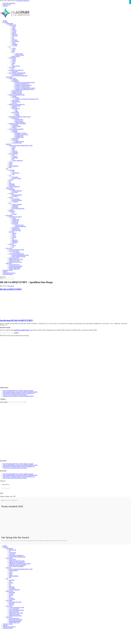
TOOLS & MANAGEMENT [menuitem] (16, 566)
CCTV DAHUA (16, 252)
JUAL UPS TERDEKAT (9, 3)
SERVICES (9, 263)
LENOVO (14, 151)
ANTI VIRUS (12, 78)
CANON (14, 30)
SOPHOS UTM (16, 229)
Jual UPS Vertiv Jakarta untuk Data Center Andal (15, 394)
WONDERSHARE (17, 142)
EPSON (14, 33)
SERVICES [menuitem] (9, 617)
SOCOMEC (12, 185)
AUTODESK (15, 97)
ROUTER (11, 232)
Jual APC (5, 6)
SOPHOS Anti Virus (17, 93)
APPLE (14, 60)
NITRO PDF (15, 138)
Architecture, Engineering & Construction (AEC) (27, 99)
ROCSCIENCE (16, 108)
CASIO (14, 31)
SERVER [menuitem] (8, 567)
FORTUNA (15, 158)
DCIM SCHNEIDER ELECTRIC (20, 255)
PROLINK (11, 184)
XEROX (11, 210)
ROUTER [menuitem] (11, 603)
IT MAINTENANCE (14, 264)
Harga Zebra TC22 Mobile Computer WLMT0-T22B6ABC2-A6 (18, 393)
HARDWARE (9, 23)
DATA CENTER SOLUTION (16, 253)
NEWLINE (15, 71)
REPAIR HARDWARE (15, 267)
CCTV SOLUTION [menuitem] (14, 609)
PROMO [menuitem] (5, 625)
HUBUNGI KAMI (7, 274)
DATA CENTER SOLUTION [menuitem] (16, 610)
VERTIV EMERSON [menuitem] (14, 589)
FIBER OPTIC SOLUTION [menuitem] (16, 613)
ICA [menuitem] (10, 585)
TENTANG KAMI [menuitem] (7, 624)
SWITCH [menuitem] (11, 604)
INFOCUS (14, 36)
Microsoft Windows (20, 122)
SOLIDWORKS (16, 101)
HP (13, 52)
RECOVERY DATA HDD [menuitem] (15, 619)
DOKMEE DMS (19, 136)
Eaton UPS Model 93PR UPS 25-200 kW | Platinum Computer (18, 390)
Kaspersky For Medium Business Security (25, 88)
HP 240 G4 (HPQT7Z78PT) (11, 289)
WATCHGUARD (16, 230)
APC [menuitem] (10, 581)
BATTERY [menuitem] (12, 580)
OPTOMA (14, 40)
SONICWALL (15, 227)
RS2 (16, 110)
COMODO (15, 79)
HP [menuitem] (10, 584)
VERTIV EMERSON (17, 160)
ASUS (13, 27)
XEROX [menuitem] (11, 598)
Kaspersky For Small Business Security (24, 89)
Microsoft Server (19, 121)
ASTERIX (14, 156)
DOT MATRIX (16, 199)
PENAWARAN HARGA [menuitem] (9, 626)
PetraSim (17, 115)
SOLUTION (9, 248)
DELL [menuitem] (10, 574)
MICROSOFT (15, 118)
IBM (10, 167)
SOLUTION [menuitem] (9, 606)
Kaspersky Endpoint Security (22, 84)
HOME (5, 20)
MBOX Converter (19, 141)
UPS (7, 168)
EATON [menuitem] (11, 582)
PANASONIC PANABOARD (19, 75)
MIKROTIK (15, 241)
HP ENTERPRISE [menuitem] (13, 576)
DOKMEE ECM (19, 137)
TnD (13, 174)
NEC (13, 38)
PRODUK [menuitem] (5, 547)
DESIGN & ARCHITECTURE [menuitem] (17, 561)
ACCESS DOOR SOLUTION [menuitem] (16, 607)
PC (10, 47)
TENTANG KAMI (7, 270)
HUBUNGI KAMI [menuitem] (7, 628)
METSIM (14, 107)
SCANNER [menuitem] (12, 599)
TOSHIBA (15, 44)
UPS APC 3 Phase (16, 178)
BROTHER (12, 189)
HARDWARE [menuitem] (9, 548)
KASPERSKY (15, 81)
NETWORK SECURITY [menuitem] (15, 602)
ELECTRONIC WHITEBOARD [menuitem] (17, 556)
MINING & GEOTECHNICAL (17, 104)
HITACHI (14, 34)
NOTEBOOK (12, 57)
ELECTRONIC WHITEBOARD (17, 73)
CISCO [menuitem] (11, 573)
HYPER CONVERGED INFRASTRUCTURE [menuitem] (21, 569)
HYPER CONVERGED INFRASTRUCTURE (21, 145)
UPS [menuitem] (7, 578)
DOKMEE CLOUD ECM (21, 134)
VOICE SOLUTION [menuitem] (14, 614)
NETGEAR (15, 222)
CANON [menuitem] (11, 593)
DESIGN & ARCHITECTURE (17, 94)
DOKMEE (14, 131)
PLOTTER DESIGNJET (18, 208)
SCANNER (12, 211)
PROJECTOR (12, 25)
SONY (14, 42)
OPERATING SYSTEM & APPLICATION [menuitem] (20, 563)
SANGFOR (15, 152)
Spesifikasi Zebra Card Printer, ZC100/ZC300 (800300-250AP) (18, 396)
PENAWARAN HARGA (9, 273)
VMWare (14, 127)
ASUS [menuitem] (10, 572)
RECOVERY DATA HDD (15, 266)
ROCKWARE (15, 112)
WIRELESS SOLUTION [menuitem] (15, 615)
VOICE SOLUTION (14, 260)
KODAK (14, 214)
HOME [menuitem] (5, 545)
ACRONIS (15, 130)
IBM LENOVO (16, 56)
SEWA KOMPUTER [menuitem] (14, 622)
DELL (13, 51)
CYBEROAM (15, 219)
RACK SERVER (13, 153)
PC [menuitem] (10, 551)
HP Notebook (10, 286)
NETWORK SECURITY (15, 216)
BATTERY (12, 170)
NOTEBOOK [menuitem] (12, 552)
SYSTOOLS (15, 140)
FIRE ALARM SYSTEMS (18, 256)
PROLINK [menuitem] (11, 587)
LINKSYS (14, 240)
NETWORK (9, 215)
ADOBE (14, 96)
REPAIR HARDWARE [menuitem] (15, 621)
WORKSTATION (19, 55)
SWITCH (11, 244)
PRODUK (5, 22)
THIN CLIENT (19, 53)
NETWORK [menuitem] (9, 600)
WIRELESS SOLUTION (15, 262)
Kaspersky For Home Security (22, 86)
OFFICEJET (15, 207)
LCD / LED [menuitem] (12, 554)
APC (13, 155)
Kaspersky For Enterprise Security (23, 85)
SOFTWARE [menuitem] (9, 558)
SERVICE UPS (7, 4)
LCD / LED (12, 67)
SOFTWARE (9, 77)
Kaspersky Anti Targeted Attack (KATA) (25, 82)
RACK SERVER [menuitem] (13, 570)
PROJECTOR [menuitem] (12, 550)
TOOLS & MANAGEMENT (16, 129)
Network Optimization (20, 226)
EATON (11, 179)
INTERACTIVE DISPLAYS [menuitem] (16, 555)
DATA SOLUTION (14, 258)
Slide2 (16, 111)
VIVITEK (14, 45)
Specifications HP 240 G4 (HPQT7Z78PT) (16, 320)
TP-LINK (14, 242)
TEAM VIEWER (16, 126)
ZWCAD (14, 103)
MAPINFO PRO (16, 105)
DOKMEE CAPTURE (20, 133)
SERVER (8, 144)
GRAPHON (15, 125)
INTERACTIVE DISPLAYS (16, 70)
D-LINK (14, 237)
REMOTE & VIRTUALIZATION (17, 123)
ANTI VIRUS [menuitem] (12, 559)
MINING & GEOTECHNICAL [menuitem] (17, 562)
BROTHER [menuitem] (12, 592)
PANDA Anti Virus (17, 92)
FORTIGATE (15, 221)
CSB (13, 171)
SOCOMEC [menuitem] (12, 588)
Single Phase (15, 177)
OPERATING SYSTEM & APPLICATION (20, 116)
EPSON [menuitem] (11, 595)
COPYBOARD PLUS (17, 74)
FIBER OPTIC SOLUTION (16, 259)
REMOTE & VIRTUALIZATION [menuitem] (17, 565)
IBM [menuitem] (10, 577)
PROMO (5, 271)
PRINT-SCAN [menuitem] (9, 591)
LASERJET (15, 192)
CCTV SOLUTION (14, 251)
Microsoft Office (19, 119)
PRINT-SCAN (9, 188)
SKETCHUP (15, 100)
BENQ (14, 29)
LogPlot (17, 114)
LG (13, 37)
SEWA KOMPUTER (14, 269)
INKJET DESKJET (17, 190)
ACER (13, 26)
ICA (10, 182)
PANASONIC (15, 41)
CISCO (14, 147)
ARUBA (14, 233)
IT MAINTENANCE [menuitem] (14, 618)
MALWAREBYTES (17, 90)
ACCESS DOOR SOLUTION (16, 249)
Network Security (19, 225)
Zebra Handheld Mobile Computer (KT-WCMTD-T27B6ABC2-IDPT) (20, 392)
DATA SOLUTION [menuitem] (14, 611)
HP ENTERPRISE (13, 166)
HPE (13, 149)
